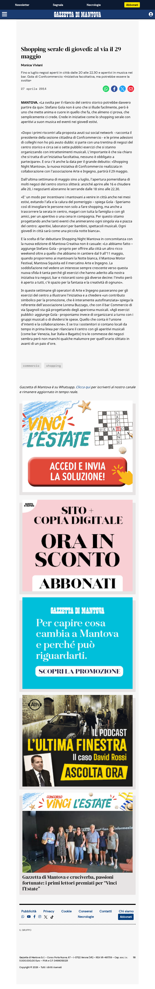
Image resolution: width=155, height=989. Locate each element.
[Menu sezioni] (4, 14)
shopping (53, 365)
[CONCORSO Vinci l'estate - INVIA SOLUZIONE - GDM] (77, 446)
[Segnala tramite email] (131, 89)
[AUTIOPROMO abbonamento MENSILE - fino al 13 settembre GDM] (77, 643)
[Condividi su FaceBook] (114, 89)
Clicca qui (83, 387)
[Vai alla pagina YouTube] (29, 917)
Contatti (105, 911)
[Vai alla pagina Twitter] (46, 917)
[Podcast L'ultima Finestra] (77, 741)
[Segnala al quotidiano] (22, 917)
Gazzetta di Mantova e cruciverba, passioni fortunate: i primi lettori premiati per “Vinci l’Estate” (69, 883)
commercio (31, 365)
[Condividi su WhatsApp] (106, 89)
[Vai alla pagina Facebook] (35, 917)
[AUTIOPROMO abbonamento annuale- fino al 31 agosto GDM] (77, 545)
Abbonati (132, 5)
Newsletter (22, 5)
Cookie (66, 911)
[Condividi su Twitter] (122, 89)
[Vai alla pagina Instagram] (39, 917)
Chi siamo (126, 911)
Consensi (85, 911)
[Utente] (151, 14)
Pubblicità (28, 911)
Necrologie (94, 5)
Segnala (58, 5)
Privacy (48, 911)
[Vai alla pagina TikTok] (52, 917)
